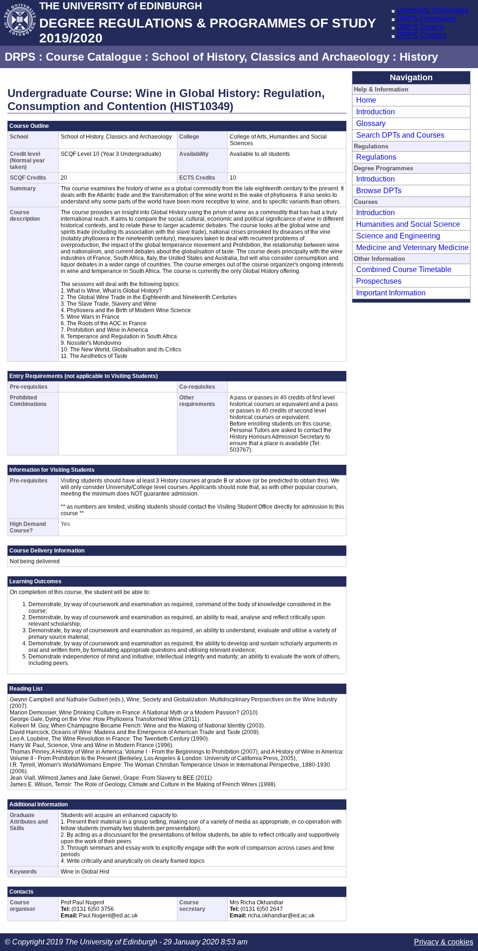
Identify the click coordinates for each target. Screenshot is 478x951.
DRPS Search (420, 27)
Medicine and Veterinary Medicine (412, 248)
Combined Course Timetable (403, 269)
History (419, 56)
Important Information (391, 293)
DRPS (20, 56)
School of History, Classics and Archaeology (270, 56)
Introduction (375, 112)
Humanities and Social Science (408, 224)
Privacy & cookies (443, 942)
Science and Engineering (398, 236)
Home (366, 100)
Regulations (376, 157)
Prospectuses (378, 281)
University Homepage (433, 10)
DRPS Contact (421, 35)
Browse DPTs (378, 191)
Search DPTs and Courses (400, 135)
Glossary (371, 123)
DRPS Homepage (427, 18)
